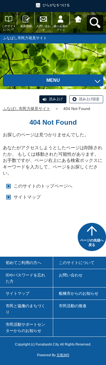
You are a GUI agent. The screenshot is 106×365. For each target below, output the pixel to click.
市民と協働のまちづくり (25, 309)
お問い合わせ (43, 28)
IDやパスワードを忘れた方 (25, 278)
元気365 (63, 355)
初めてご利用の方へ (23, 262)
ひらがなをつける (56, 5)
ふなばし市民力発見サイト (26, 108)
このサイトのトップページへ (43, 186)
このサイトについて (9, 28)
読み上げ (56, 99)
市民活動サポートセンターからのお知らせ (25, 327)
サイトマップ (27, 197)
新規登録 (26, 26)
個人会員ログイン (61, 28)
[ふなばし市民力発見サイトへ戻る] (78, 18)
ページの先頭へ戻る (92, 242)
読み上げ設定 (89, 99)
